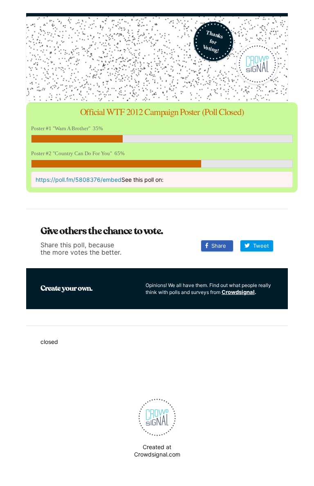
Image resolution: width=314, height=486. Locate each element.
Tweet (259, 245)
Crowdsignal (238, 292)
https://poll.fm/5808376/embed (78, 179)
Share (217, 245)
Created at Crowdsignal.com (157, 450)
